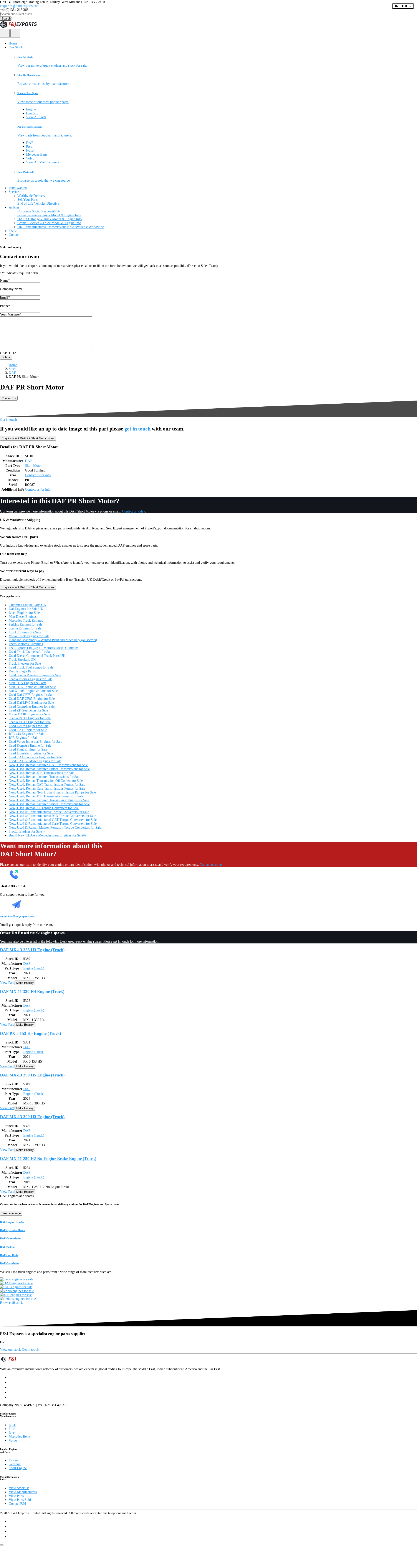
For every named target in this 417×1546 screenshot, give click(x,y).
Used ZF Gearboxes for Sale (28, 710)
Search (6, 18)
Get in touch (8, 419)
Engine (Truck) (33, 968)
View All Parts (36, 117)
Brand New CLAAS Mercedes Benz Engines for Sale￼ (47, 835)
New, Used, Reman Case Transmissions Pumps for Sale (47, 788)
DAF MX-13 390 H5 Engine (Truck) (32, 1075)
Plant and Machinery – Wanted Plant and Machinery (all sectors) (53, 640)
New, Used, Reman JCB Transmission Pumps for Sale (46, 796)
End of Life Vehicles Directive (38, 203)
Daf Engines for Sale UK (26, 609)
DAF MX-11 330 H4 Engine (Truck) (32, 991)
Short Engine (18, 1468)
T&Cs (13, 231)
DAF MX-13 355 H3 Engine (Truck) (32, 950)
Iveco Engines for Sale (24, 612)
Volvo (30, 158)
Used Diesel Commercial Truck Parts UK (37, 655)
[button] (217, 61)
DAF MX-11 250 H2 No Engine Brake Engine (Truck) (48, 1158)
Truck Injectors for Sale (25, 663)
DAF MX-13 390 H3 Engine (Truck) (32, 1116)
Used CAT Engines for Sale (28, 730)
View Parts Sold (20, 1500)
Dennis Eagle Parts (22, 671)
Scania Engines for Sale (25, 628)
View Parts (16, 1496)
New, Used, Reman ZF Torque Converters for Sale (44, 808)
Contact (14, 235)
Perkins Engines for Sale (25, 624)
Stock (13, 369)
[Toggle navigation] (15, 33)
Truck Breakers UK (22, 659)
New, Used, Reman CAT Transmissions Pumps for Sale (47, 784)
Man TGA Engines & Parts (27, 683)
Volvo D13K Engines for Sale (29, 714)
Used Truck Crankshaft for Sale (30, 652)
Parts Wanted (18, 188)
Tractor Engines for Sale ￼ (27, 831)
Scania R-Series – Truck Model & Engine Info (49, 223)
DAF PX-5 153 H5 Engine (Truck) (30, 1033)
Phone (5, 306)
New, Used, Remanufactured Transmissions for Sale (44, 777)
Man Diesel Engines (22, 616)
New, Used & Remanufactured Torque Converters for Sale (49, 812)
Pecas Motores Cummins (26, 644)
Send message (11, 1213)
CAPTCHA (8, 353)
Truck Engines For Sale (25, 632)
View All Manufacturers (42, 162)
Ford (29, 146)
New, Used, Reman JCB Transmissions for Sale (41, 773)
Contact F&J (17, 1503)
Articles (14, 207)
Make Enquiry (25, 982)
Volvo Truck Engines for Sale (29, 636)
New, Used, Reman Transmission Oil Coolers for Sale (46, 780)
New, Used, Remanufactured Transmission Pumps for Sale (49, 800)
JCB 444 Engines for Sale (26, 734)
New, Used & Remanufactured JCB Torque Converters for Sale (52, 816)
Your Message (10, 314)
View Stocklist (19, 1488)
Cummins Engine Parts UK (27, 605)
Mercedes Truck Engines (26, 620)
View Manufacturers (23, 1492)
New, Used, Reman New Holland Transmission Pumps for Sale (52, 792)
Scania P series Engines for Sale (30, 679)
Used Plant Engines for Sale (28, 749)
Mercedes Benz (36, 154)
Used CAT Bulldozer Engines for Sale (35, 761)
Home (13, 43)
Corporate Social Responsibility (39, 211)
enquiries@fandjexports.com (19, 6)
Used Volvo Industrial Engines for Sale (35, 741)
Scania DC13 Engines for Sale (30, 718)
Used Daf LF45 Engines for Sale (31, 702)
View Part (7, 982)
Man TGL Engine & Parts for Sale (32, 687)
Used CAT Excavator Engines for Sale (35, 757)
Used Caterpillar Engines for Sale (32, 706)
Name (5, 280)
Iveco (30, 150)
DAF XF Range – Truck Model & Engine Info (49, 219)
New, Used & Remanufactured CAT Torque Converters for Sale (53, 819)
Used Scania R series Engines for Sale (35, 675)
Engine (31, 109)
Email (5, 297)
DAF (29, 143)
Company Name (11, 289)
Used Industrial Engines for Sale (31, 753)
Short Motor (33, 465)
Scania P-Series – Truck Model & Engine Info (49, 215)
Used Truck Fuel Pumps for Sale (31, 667)
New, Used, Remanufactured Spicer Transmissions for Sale (49, 769)
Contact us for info (38, 475)
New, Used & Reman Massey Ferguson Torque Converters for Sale (55, 827)
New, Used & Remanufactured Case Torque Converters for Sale (53, 823)
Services (14, 192)
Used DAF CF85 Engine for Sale (32, 698)
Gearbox (32, 113)
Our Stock (16, 47)
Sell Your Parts (27, 199)
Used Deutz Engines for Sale (28, 726)
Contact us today (133, 511)
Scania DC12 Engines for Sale (30, 722)
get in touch (137, 429)
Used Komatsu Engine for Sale (30, 745)
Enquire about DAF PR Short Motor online (28, 438)
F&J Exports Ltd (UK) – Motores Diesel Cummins (43, 648)
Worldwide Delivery (31, 195)
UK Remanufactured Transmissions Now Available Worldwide (60, 227)
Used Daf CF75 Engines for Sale (31, 695)
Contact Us (9, 398)
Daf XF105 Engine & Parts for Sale (33, 691)
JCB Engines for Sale (23, 737)
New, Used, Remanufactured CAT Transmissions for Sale (48, 765)
